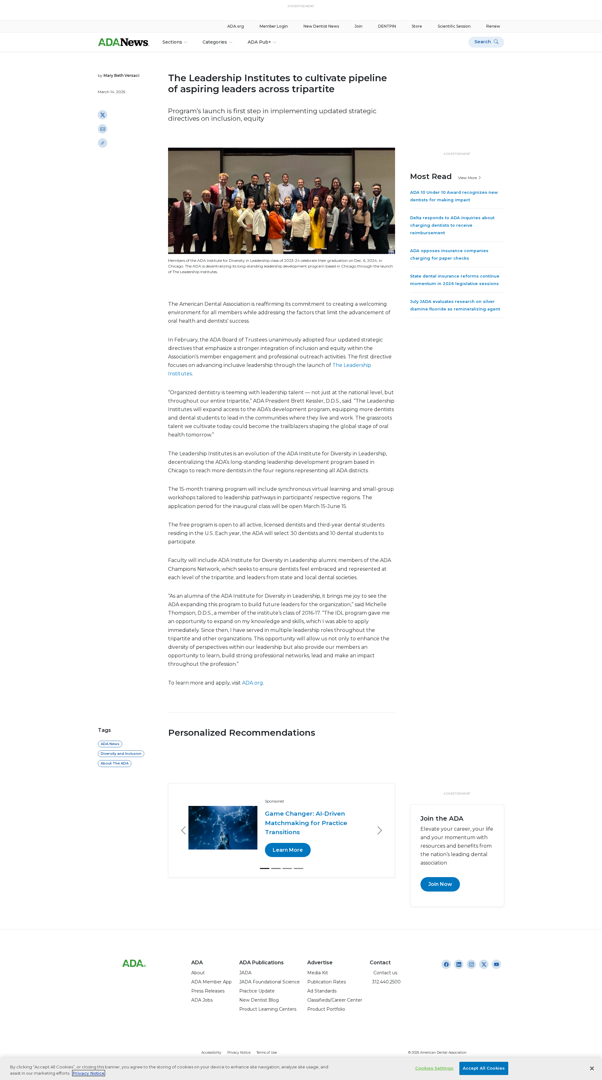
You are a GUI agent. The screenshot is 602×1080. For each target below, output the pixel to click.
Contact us (383, 973)
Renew (493, 26)
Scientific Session (454, 26)
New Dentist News (321, 26)
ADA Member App (211, 982)
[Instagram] (446, 964)
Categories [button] (215, 42)
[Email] (102, 129)
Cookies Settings (434, 1068)
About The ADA (115, 763)
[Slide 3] (287, 859)
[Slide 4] (298, 859)
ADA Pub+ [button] (259, 42)
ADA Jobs (202, 1000)
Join (358, 26)
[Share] (102, 143)
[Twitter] (102, 114)
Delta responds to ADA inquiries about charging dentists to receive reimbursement (452, 225)
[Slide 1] (264, 859)
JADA (245, 973)
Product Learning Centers (267, 1009)
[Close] (592, 1068)
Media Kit (317, 973)
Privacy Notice (239, 1053)
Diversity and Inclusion (121, 753)
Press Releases (207, 991)
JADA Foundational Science (269, 982)
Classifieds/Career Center (334, 1000)
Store (417, 26)
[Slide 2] (276, 859)
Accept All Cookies (484, 1068)
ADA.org (235, 26)
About (198, 973)
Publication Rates (326, 982)
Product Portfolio (326, 1009)
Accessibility (211, 1053)
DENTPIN (387, 26)
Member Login (274, 26)
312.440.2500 (385, 982)
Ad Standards (321, 991)
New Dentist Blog (259, 1000)
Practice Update (257, 991)
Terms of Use (266, 1053)
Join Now (440, 884)
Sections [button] (172, 42)
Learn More (293, 841)
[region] (301, 1069)
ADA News (110, 744)
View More (468, 177)
